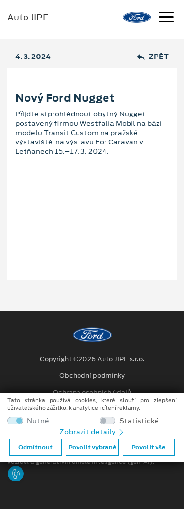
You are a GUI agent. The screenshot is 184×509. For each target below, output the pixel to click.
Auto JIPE (27, 17)
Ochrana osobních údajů (92, 392)
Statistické (139, 420)
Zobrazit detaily (88, 432)
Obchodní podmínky (92, 375)
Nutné (38, 420)
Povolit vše (148, 447)
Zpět (159, 56)
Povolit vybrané (92, 447)
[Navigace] (166, 18)
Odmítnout (35, 447)
